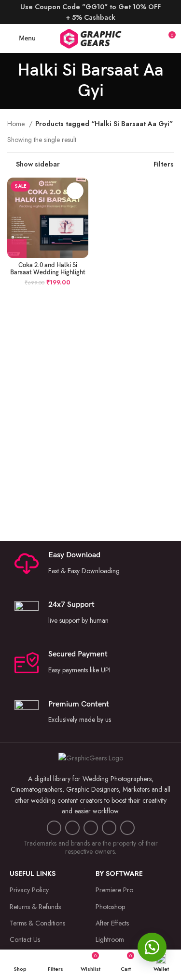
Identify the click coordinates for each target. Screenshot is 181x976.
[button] (152, 947)
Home (17, 123)
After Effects (112, 923)
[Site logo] (90, 37)
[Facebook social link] (54, 828)
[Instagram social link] (72, 828)
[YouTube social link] (91, 828)
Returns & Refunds (35, 907)
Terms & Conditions (37, 923)
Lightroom (110, 939)
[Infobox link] (90, 613)
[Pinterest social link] (109, 828)
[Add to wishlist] (75, 190)
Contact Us (25, 939)
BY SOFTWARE (119, 873)
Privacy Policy (29, 890)
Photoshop (110, 907)
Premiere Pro (114, 890)
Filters (163, 164)
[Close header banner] (169, 12)
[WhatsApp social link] (127, 828)
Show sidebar (38, 164)
